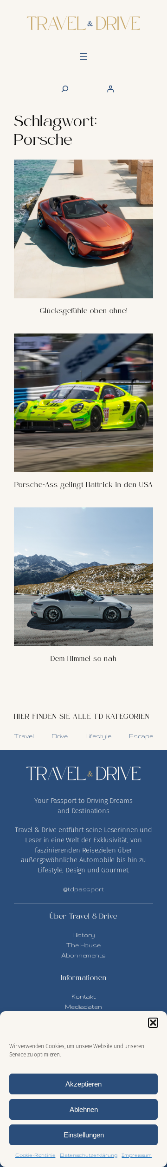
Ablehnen (84, 1109)
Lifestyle (98, 736)
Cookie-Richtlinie (35, 1155)
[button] (153, 1022)
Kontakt (83, 996)
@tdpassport (83, 889)
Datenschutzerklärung (88, 1155)
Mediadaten (83, 1006)
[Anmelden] (110, 88)
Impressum (137, 1155)
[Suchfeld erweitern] (65, 89)
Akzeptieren (83, 1084)
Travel (24, 736)
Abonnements (83, 955)
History (83, 935)
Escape (141, 736)
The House (83, 945)
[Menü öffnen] (83, 56)
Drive (59, 736)
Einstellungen (84, 1135)
